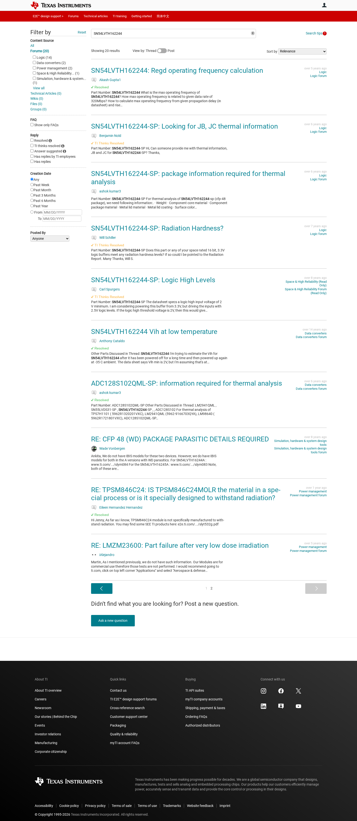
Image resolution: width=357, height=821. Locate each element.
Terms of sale (122, 806)
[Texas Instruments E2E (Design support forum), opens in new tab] (281, 708)
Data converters (316, 333)
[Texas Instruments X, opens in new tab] (298, 693)
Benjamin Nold (110, 136)
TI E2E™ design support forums (133, 699)
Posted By (38, 233)
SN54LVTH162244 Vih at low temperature (154, 332)
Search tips (314, 33)
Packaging (118, 725)
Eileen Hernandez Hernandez (121, 507)
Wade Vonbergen (112, 448)
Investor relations (48, 734)
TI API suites (194, 690)
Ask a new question (113, 620)
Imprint (225, 806)
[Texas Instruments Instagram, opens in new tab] (263, 693)
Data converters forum (311, 337)
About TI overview (48, 690)
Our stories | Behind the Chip (56, 717)
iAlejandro (106, 555)
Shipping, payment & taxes (205, 708)
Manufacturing (46, 743)
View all (38, 88)
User (324, 5)
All (32, 46)
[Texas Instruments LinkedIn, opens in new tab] (263, 708)
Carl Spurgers (109, 289)
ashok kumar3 (110, 191)
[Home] (64, 5)
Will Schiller (107, 238)
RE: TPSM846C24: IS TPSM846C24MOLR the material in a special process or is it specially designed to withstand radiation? (185, 494)
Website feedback (200, 806)
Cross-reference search (127, 708)
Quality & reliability (124, 734)
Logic (323, 72)
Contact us (118, 690)
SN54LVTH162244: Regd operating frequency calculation (177, 70)
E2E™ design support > (48, 16)
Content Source (42, 40)
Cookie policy (69, 806)
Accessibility (44, 806)
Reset (82, 32)
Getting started (141, 16)
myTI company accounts (203, 699)
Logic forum (318, 76)
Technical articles (96, 16)
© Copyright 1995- (52, 814)
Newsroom (43, 708)
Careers (40, 699)
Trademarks (172, 806)
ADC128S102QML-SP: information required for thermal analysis (186, 383)
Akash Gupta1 (110, 80)
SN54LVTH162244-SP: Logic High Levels (153, 280)
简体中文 (163, 16)
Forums (73, 16)
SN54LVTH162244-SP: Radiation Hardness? (157, 228)
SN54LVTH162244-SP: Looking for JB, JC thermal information (184, 126)
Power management (313, 491)
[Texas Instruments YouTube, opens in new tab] (298, 708)
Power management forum (308, 495)
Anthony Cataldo (112, 341)
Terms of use (147, 806)
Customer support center (129, 717)
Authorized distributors (202, 725)
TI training (120, 16)
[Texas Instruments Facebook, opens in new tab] (281, 693)
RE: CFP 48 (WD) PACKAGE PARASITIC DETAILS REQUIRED (180, 439)
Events (40, 725)
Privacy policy (95, 806)
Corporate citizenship (51, 752)
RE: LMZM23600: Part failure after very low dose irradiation (180, 545)
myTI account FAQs (124, 743)
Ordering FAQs (196, 717)
